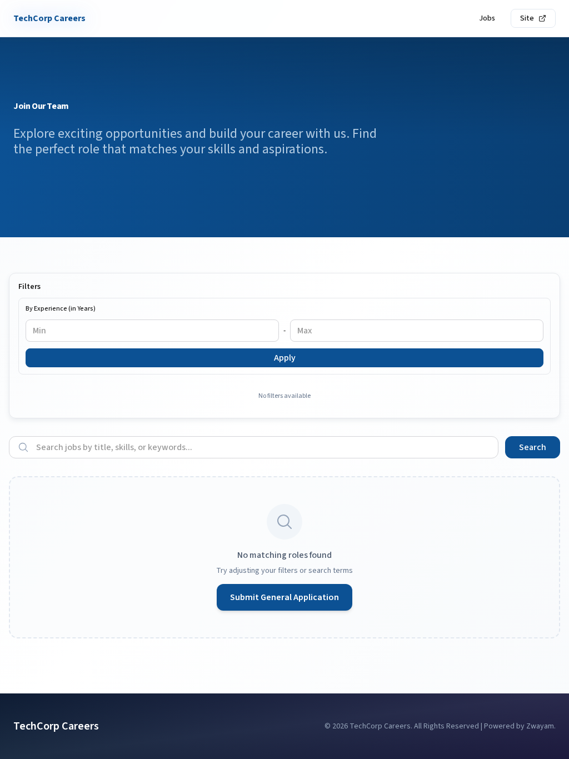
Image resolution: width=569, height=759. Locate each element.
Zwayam (540, 726)
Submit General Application (284, 597)
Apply (285, 358)
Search (532, 447)
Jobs (487, 18)
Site (527, 18)
